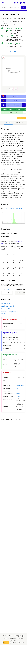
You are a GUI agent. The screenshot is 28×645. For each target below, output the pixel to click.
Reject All (21, 642)
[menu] (2, 2)
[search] (23, 7)
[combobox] (11, 7)
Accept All (5, 642)
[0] (20, 2)
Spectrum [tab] (17, 122)
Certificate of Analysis (7, 309)
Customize (13, 642)
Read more (13, 51)
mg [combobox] (8, 292)
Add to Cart (21, 118)
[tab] (11, 89)
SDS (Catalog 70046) (7, 306)
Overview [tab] (8, 122)
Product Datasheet (6, 303)
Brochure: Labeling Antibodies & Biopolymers (10, 312)
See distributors (20, 385)
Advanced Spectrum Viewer (14, 208)
